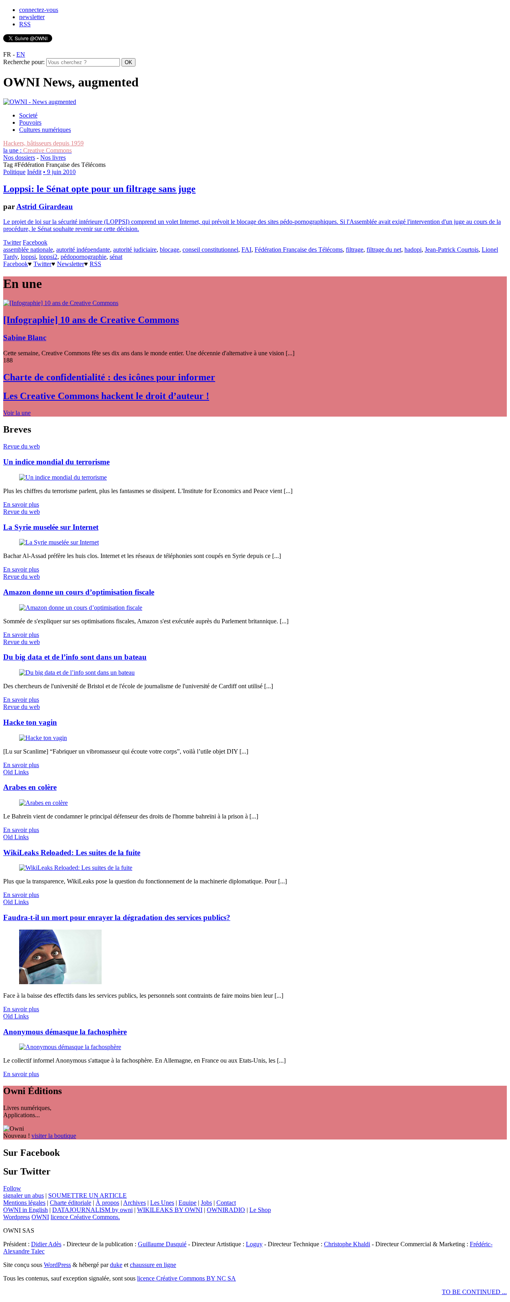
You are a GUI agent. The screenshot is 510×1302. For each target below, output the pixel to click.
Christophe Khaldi (347, 1244)
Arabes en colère (30, 787)
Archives (134, 1202)
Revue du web (21, 446)
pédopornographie (83, 256)
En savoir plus (21, 504)
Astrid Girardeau (44, 206)
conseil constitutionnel (210, 249)
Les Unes (162, 1202)
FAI (246, 249)
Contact (226, 1202)
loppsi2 (48, 256)
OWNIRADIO (226, 1209)
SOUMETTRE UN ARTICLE (87, 1195)
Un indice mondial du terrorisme (56, 462)
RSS (25, 24)
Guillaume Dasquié (162, 1244)
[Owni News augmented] (39, 101)
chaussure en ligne (153, 1264)
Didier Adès (46, 1244)
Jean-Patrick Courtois (452, 249)
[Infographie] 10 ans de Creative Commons (91, 320)
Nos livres (53, 157)
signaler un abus (23, 1195)
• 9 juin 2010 (59, 171)
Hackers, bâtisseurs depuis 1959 (43, 143)
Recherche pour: (24, 62)
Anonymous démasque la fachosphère (65, 1032)
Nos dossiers (19, 157)
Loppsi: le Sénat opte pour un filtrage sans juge (99, 189)
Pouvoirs (30, 122)
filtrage (354, 249)
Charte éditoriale (70, 1202)
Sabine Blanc (24, 337)
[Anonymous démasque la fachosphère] (70, 1047)
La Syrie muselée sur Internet (50, 527)
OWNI (40, 1217)
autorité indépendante (83, 249)
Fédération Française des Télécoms (299, 249)
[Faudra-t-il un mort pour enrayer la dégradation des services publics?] (60, 982)
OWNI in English (25, 1209)
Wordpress (16, 1217)
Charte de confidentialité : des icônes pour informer (109, 377)
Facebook (35, 242)
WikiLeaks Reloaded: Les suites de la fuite (71, 852)
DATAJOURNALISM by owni (92, 1209)
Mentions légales (24, 1202)
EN (20, 54)
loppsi (28, 256)
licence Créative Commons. (85, 1217)
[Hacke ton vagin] (43, 737)
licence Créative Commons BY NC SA (186, 1278)
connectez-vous (38, 9)
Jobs (206, 1202)
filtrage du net (384, 249)
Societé (28, 115)
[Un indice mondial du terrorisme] (63, 477)
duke (116, 1264)
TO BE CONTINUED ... (474, 1291)
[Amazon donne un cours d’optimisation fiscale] (80, 607)
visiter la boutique (53, 1135)
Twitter (12, 242)
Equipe (187, 1202)
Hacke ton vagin (30, 722)
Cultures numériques (45, 129)
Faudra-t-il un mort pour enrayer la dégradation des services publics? (116, 917)
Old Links (16, 772)
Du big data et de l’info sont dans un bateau (75, 657)
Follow (12, 1188)
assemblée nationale (28, 249)
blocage (169, 249)
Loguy (254, 1244)
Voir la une (17, 412)
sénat (116, 256)
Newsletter (70, 263)
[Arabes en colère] (43, 802)
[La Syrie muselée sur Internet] (59, 542)
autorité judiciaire (135, 249)
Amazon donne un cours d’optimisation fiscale (78, 592)
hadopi (413, 249)
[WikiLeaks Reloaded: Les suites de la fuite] (75, 867)
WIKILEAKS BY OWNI (169, 1209)
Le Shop (260, 1209)
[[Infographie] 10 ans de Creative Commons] (60, 303)
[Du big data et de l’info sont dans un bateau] (77, 672)
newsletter (32, 17)
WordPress (57, 1264)
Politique (14, 171)
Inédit (34, 171)
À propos (107, 1202)
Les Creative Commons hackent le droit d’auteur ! (106, 396)
